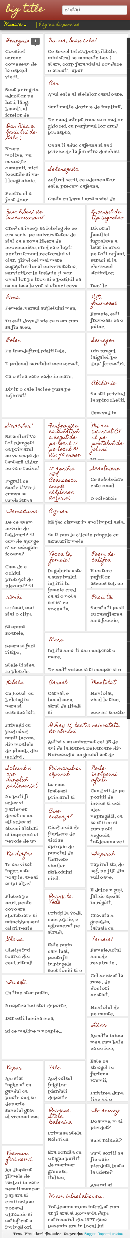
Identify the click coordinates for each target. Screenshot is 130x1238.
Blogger (90, 1233)
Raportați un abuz (111, 1233)
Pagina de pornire (59, 24)
